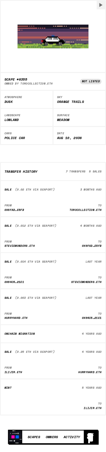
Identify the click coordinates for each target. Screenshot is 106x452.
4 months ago (91, 226)
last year (94, 261)
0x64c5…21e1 (14, 282)
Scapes (34, 436)
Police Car (15, 138)
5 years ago (92, 388)
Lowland (12, 120)
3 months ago (91, 189)
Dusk (9, 102)
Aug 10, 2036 (69, 138)
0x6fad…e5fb (14, 210)
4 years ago (92, 334)
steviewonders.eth (20, 246)
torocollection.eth (36, 83)
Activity (72, 436)
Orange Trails (70, 102)
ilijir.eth (13, 372)
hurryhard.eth (16, 318)
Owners (52, 436)
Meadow (63, 120)
